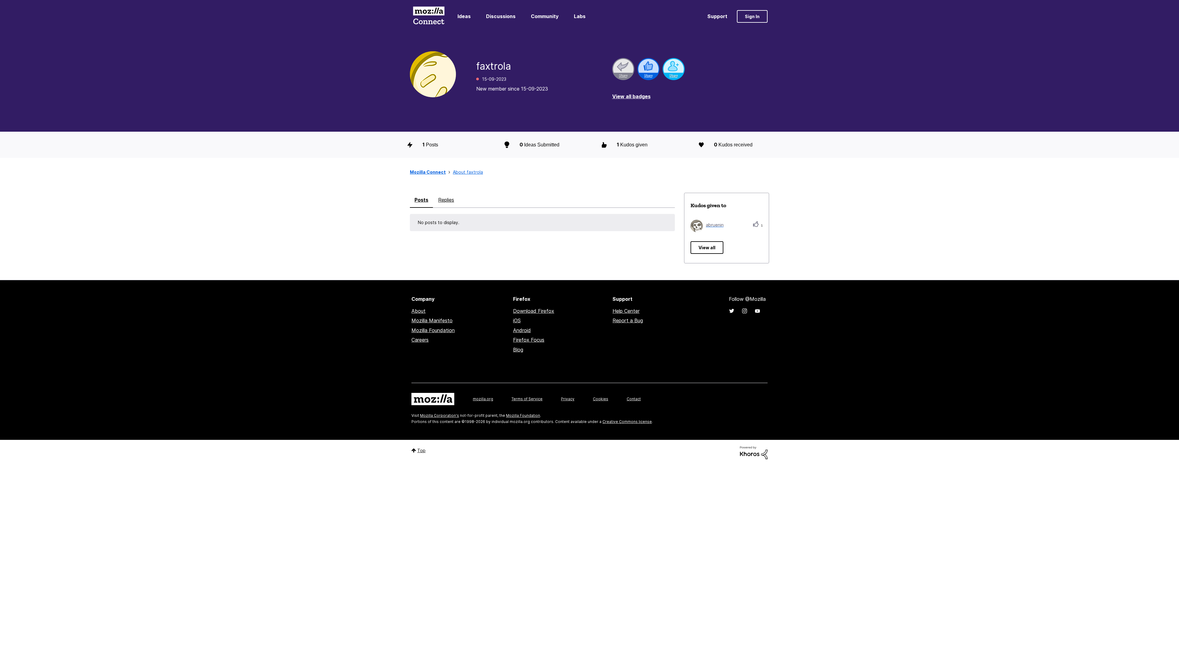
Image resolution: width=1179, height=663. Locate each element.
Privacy (567, 399)
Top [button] (421, 450)
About (418, 311)
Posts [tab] (421, 200)
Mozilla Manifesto (432, 320)
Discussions (501, 16)
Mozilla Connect (428, 16)
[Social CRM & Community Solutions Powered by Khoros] (754, 452)
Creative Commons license (627, 421)
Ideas (464, 16)
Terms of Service (527, 399)
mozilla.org (483, 399)
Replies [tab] (446, 200)
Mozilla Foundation (433, 330)
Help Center (626, 311)
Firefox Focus (528, 340)
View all (706, 247)
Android (522, 330)
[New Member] (674, 69)
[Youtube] (757, 311)
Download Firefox (533, 311)
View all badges (631, 96)
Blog (518, 350)
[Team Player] (648, 69)
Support (717, 16)
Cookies (600, 399)
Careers (420, 340)
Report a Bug (628, 320)
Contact (634, 399)
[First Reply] (623, 69)
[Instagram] (744, 311)
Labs (580, 16)
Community (544, 16)
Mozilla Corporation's (439, 415)
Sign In (752, 16)
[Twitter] (731, 311)
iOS (517, 320)
